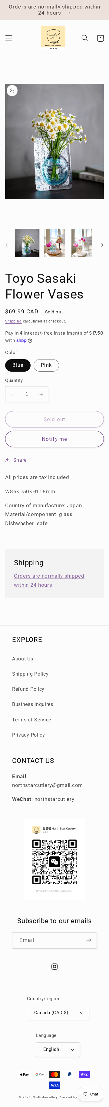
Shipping (13, 321)
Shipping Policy (30, 674)
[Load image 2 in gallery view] (54, 243)
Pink (46, 365)
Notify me (54, 439)
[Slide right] (102, 244)
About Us (22, 659)
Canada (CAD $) (51, 1012)
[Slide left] (6, 244)
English (51, 1049)
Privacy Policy (28, 735)
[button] (8, 38)
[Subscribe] (89, 940)
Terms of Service (31, 720)
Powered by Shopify (74, 1097)
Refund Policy (28, 689)
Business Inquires (32, 704)
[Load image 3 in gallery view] (82, 243)
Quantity (14, 380)
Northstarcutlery (45, 1097)
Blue (17, 365)
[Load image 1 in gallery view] (27, 243)
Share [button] (20, 460)
